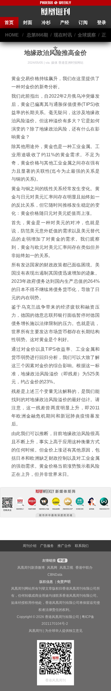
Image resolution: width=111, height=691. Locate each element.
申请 (61, 560)
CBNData (55, 575)
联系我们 (82, 546)
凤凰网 (52, 568)
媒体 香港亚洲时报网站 (67, 62)
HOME (12, 35)
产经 (64, 22)
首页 (9, 22)
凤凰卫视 (66, 568)
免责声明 (64, 582)
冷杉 (46, 22)
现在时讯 (63, 35)
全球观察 (87, 35)
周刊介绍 (29, 546)
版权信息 (46, 582)
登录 (101, 22)
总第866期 (37, 35)
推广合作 (64, 546)
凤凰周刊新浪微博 (31, 568)
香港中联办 (83, 568)
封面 (27, 22)
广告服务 (47, 546)
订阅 (83, 22)
